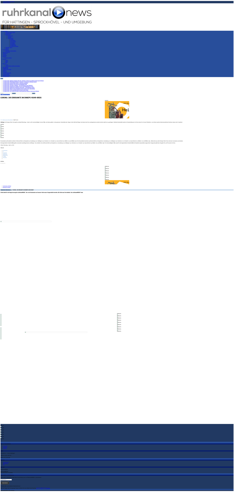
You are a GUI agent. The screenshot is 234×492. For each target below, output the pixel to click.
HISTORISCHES (8, 33)
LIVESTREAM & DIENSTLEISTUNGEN (12, 66)
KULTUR (4, 59)
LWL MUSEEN (5, 67)
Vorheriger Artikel (7, 186)
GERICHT (4, 70)
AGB (4, 464)
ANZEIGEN (5, 447)
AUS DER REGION (6, 52)
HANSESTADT (10, 38)
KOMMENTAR (5, 68)
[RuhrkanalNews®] (117, 14)
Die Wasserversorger (14, 46)
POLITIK (4, 54)
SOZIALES (5, 55)
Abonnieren (5, 483)
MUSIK (6, 61)
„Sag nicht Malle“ (6, 74)
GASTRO (7, 48)
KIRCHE (4, 56)
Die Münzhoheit (13, 45)
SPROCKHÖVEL (6, 49)
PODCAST (5, 71)
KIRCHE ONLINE (8, 58)
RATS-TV (4, 63)
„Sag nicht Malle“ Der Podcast (8, 1)
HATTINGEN (5, 31)
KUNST (6, 60)
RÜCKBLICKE (7, 34)
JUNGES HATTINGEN (7, 69)
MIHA (6, 62)
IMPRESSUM (5, 463)
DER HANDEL (12, 40)
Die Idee (11, 39)
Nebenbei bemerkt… (7, 2)
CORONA (9, 37)
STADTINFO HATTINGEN (10, 32)
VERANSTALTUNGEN (7, 73)
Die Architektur (13, 41)
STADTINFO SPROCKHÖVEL (10, 51)
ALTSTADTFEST (6, 76)
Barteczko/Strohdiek (7, 120)
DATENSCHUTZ (6, 462)
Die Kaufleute (12, 44)
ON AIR (6, 64)
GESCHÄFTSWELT (8, 47)
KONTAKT (5, 448)
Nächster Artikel (6, 187)
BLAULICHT (5, 53)
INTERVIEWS (10, 36)
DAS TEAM (5, 446)
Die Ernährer (12, 42)
